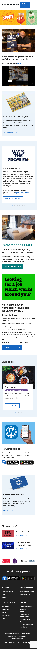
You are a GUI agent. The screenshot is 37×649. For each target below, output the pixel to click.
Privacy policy (25, 634)
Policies (23, 602)
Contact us (5, 618)
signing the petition (22, 193)
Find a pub (25, 4)
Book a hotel (6, 609)
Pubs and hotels (8, 602)
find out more (14, 199)
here (19, 63)
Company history (7, 592)
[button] (12, 205)
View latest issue (9, 132)
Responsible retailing (27, 592)
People (4, 597)
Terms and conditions (12, 634)
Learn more (22, 535)
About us (5, 587)
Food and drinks (26, 587)
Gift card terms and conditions (26, 626)
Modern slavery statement (25, 621)
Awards (4, 595)
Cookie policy (12, 636)
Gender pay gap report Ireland (25, 616)
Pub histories (6, 615)
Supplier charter (25, 595)
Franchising (5, 607)
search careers (12, 348)
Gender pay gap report (25, 611)
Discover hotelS (12, 266)
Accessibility (23, 636)
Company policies (26, 607)
